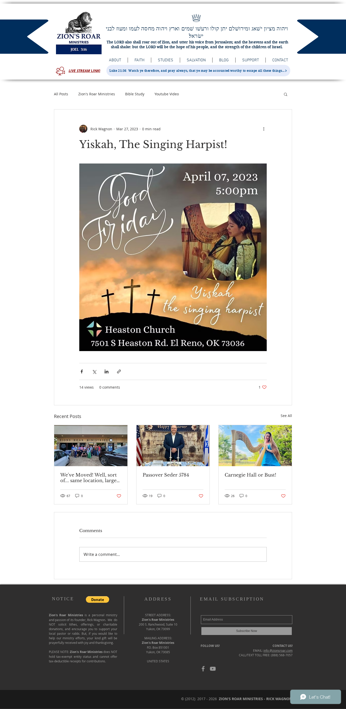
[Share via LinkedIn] (106, 371)
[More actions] (264, 129)
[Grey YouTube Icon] (212, 668)
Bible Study (134, 94)
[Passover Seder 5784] (173, 445)
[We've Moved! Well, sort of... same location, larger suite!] (90, 445)
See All (286, 415)
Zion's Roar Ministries (96, 94)
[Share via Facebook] (81, 371)
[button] (285, 94)
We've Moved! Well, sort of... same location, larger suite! (89, 477)
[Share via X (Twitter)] (94, 371)
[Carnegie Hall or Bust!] (255, 445)
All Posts (61, 94)
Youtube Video (167, 94)
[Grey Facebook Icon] (203, 668)
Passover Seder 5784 (166, 475)
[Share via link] (119, 371)
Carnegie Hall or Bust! (250, 475)
